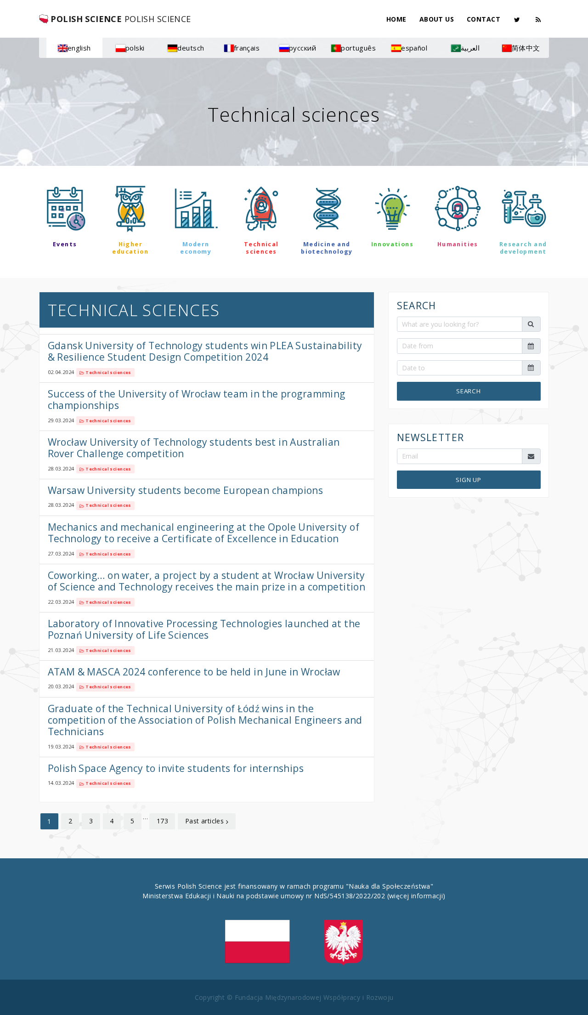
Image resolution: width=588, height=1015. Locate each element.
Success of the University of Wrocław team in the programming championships (196, 399)
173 (162, 821)
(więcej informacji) (416, 895)
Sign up (468, 480)
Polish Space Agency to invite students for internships (176, 768)
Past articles (205, 821)
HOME (396, 19)
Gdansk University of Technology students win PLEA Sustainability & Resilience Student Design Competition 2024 (205, 351)
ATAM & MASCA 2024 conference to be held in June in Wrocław (194, 671)
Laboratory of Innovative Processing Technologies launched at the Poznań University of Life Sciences (204, 629)
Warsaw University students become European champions (185, 490)
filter (294, 278)
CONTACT (483, 19)
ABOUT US (436, 19)
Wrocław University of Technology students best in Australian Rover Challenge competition (194, 448)
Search (468, 391)
